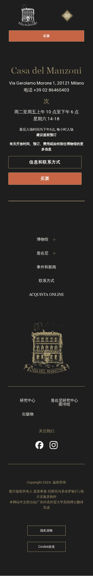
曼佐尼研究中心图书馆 (64, 403)
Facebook (39, 447)
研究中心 (27, 401)
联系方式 (46, 280)
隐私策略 (46, 530)
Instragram (54, 447)
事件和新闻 (46, 266)
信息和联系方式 (44, 162)
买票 (46, 36)
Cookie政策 (46, 546)
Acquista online (46, 294)
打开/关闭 (67, 20)
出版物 (28, 414)
